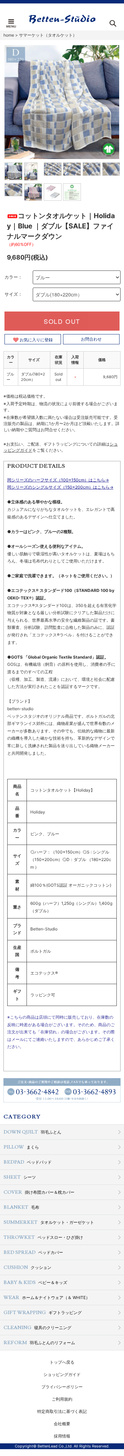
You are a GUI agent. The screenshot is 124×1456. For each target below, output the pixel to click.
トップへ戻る (62, 1362)
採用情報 (62, 1436)
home (8, 35)
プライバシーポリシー (62, 1386)
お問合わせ (91, 339)
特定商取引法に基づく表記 (62, 1411)
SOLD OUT (62, 321)
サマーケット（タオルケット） (48, 35)
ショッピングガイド (62, 1374)
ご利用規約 (62, 1399)
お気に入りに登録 (36, 339)
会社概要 (62, 1423)
